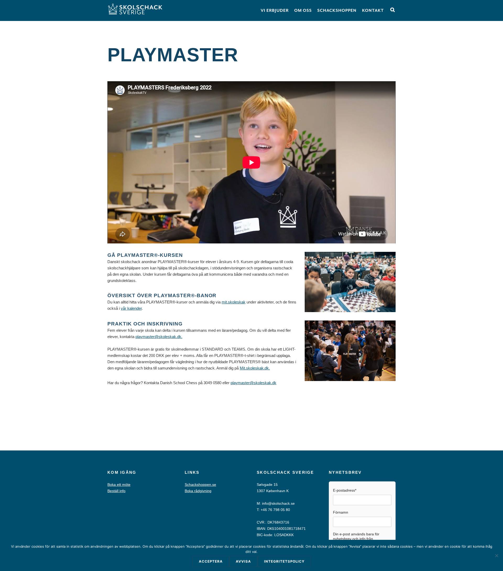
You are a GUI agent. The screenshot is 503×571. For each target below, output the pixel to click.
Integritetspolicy (284, 561)
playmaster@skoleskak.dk (253, 382)
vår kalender (131, 308)
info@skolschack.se (278, 503)
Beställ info (116, 491)
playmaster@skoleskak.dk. (158, 336)
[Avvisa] (496, 555)
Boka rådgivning (198, 491)
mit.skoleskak (233, 302)
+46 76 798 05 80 (275, 510)
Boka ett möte (118, 484)
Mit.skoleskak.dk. (255, 368)
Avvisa (243, 561)
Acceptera (211, 561)
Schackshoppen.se (200, 484)
